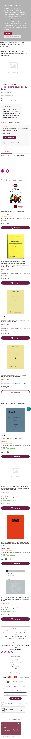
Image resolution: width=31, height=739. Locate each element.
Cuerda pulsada (6, 101)
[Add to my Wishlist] (4, 143)
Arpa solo (19, 101)
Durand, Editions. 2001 (8, 95)
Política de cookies (15, 661)
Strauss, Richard (5, 548)
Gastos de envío (15, 664)
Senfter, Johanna (5, 492)
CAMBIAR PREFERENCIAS (12, 36)
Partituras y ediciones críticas (10, 42)
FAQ (15, 668)
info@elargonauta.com (15, 649)
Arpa (13, 101)
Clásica (23, 42)
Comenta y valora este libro (16, 122)
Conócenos (15, 659)
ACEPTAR (7, 33)
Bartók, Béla (4, 441)
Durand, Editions (14, 115)
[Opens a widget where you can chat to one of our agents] (11, 729)
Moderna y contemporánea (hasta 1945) (12, 44)
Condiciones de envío (15, 663)
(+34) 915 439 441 (15, 647)
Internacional (4, 46)
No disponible (15, 392)
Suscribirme (15, 698)
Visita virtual (15, 666)
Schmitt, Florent (5, 214)
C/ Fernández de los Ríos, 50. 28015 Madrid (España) (15, 645)
